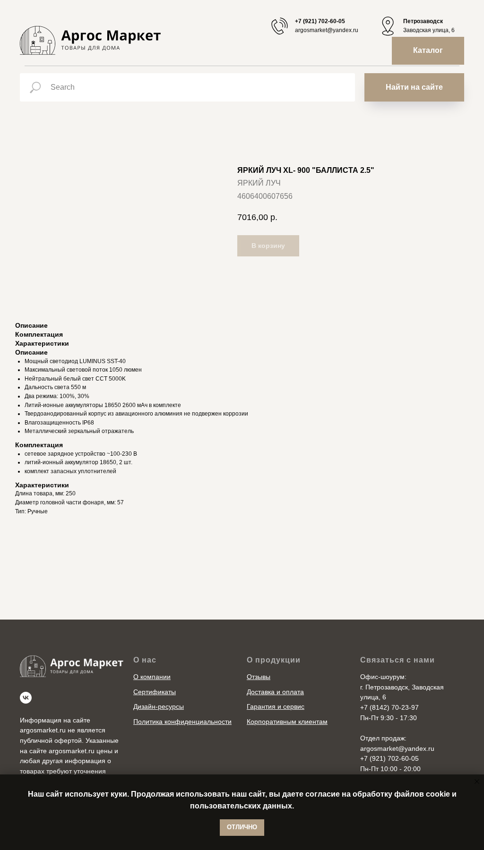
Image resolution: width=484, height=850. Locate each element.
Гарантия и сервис (275, 706)
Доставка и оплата (275, 692)
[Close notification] (477, 781)
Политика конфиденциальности (182, 721)
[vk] (26, 698)
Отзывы (258, 676)
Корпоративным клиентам (287, 721)
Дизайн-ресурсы (158, 706)
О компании (152, 676)
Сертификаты (154, 692)
